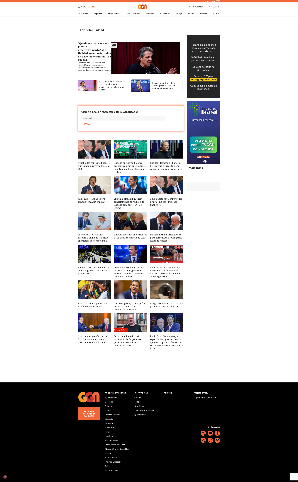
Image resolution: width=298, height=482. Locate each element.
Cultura (108, 410)
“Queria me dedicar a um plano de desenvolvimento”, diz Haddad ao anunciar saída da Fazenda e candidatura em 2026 (94, 51)
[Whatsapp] (210, 440)
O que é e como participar (205, 397)
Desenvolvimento (112, 414)
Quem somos (140, 414)
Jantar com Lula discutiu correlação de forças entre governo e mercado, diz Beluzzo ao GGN (127, 341)
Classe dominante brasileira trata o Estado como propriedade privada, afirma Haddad (111, 85)
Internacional (110, 427)
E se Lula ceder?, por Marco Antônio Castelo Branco (92, 305)
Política (191, 13)
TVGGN (216, 13)
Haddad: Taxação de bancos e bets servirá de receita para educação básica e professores (166, 165)
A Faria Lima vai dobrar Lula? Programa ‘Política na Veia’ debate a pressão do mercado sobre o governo (166, 272)
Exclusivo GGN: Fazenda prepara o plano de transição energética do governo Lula (93, 237)
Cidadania (109, 402)
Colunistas (109, 406)
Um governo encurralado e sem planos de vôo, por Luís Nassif (166, 305)
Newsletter (139, 406)
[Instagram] (203, 440)
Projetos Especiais (113, 462)
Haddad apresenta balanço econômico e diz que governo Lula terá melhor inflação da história (129, 167)
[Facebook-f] (217, 433)
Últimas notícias (133, 13)
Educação (109, 419)
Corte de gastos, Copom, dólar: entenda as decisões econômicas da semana (130, 306)
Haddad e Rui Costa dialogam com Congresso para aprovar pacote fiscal (93, 270)
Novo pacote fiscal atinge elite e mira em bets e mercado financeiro (166, 201)
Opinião (203, 13)
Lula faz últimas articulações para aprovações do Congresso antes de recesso (166, 237)
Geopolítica (165, 13)
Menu (83, 6)
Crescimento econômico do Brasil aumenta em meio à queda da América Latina (92, 339)
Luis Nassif (83, 13)
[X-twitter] (203, 433)
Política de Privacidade (144, 410)
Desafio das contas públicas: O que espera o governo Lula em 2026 (94, 165)
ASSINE (91, 6)
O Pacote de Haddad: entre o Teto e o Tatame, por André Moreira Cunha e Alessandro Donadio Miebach (129, 272)
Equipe (137, 402)
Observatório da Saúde (115, 444)
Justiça (179, 13)
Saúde (107, 466)
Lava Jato (109, 436)
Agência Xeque (111, 397)
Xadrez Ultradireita (113, 470)
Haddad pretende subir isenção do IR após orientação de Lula (130, 236)
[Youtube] (210, 433)
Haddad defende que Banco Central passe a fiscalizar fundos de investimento (164, 85)
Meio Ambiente (111, 440)
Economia (150, 13)
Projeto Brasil (114, 13)
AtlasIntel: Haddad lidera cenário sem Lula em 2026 (92, 200)
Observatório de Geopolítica (117, 449)
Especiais (98, 13)
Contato (138, 397)
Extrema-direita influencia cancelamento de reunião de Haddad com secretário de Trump (129, 203)
